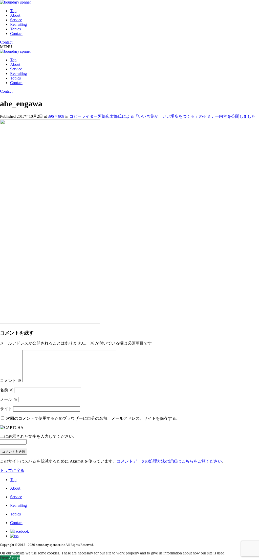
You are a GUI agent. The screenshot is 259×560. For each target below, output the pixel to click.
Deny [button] (4, 557)
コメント (10, 380)
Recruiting (18, 24)
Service (16, 20)
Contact (16, 33)
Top (13, 11)
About (15, 15)
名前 (6, 390)
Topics (15, 29)
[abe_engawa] (50, 322)
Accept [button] (14, 557)
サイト (6, 409)
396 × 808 (56, 116)
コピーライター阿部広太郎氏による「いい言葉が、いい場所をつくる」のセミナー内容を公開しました (162, 116)
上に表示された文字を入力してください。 (38, 436)
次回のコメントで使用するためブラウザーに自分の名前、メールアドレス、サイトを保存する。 (93, 418)
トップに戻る (12, 470)
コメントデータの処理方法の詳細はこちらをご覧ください (169, 461)
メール (8, 399)
